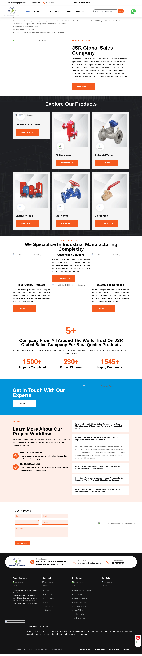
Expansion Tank (24, 215)
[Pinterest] (127, 3)
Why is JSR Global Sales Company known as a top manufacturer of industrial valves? (98, 490)
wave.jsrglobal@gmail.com (90, 563)
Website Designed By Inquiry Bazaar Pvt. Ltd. (98, 649)
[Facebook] (110, 3)
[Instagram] (123, 3)
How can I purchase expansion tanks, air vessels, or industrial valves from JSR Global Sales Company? (99, 479)
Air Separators (63, 154)
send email (82, 560)
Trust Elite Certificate (37, 626)
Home (27, 11)
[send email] (74, 562)
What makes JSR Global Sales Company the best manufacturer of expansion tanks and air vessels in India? (99, 426)
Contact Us (79, 11)
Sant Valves (62, 215)
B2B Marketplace (122, 649)
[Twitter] (114, 3)
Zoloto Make (102, 215)
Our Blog (67, 11)
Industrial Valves (104, 154)
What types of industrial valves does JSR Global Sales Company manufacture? (97, 467)
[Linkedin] (118, 3)
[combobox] (105, 11)
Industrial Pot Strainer (28, 124)
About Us (37, 11)
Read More (82, 86)
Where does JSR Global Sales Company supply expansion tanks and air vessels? (96, 438)
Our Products (51, 11)
